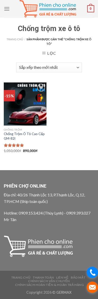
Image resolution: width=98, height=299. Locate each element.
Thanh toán (43, 277)
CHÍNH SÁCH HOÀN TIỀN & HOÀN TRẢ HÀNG (49, 285)
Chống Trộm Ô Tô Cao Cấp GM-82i (24, 136)
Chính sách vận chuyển (49, 281)
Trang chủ (15, 39)
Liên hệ (62, 277)
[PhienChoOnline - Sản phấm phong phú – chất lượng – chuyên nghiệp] (48, 9)
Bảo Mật (78, 277)
